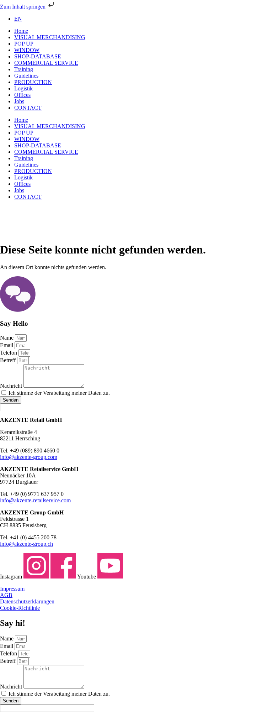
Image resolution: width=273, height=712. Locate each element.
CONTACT (28, 108)
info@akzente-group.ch (26, 544)
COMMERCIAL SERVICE (46, 63)
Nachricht (11, 386)
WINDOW (26, 50)
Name (7, 338)
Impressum (12, 589)
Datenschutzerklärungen (27, 601)
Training (23, 69)
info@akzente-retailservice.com (35, 500)
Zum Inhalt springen (23, 7)
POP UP (23, 44)
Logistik (23, 88)
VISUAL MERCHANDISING (49, 37)
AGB (6, 595)
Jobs (19, 101)
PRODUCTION (33, 82)
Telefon (9, 353)
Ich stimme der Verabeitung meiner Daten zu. (59, 393)
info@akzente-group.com (28, 457)
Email (7, 345)
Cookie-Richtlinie (20, 608)
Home (21, 31)
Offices (22, 95)
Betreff (8, 360)
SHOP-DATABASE (37, 56)
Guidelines (26, 76)
